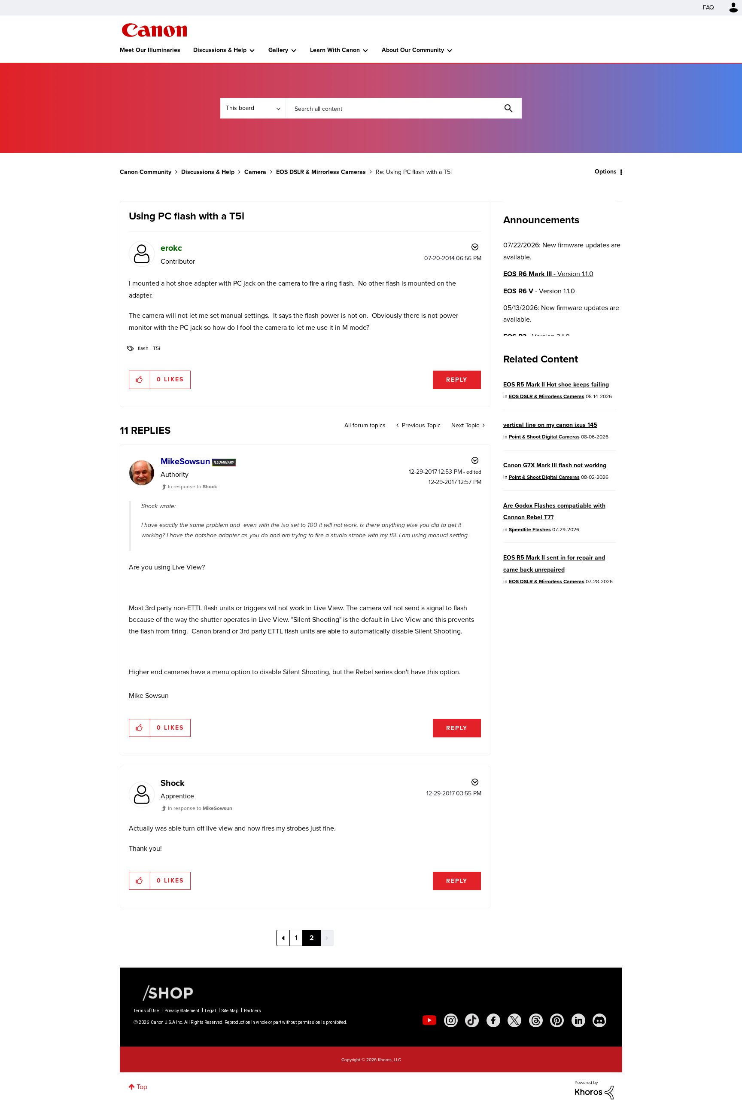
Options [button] (606, 171)
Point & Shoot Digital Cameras (544, 437)
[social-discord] (599, 1020)
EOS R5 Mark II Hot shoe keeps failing (556, 384)
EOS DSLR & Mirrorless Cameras (321, 172)
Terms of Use (146, 1010)
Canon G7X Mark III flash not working (554, 465)
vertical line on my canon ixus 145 (550, 424)
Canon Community (154, 30)
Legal (210, 1010)
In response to (192, 486)
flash (143, 348)
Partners (252, 1010)
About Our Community (413, 50)
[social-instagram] (451, 1020)
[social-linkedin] (578, 1020)
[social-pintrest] (557, 1020)
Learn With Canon (335, 50)
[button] (139, 379)
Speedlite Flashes (530, 529)
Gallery (278, 50)
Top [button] (142, 1087)
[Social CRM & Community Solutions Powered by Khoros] (594, 1090)
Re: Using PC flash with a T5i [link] (414, 172)
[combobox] (404, 108)
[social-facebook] (493, 1020)
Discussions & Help (219, 50)
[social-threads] (536, 1020)
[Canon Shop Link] (164, 992)
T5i (156, 348)
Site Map (230, 1010)
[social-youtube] (429, 1020)
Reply (457, 379)
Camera (255, 172)
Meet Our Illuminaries (150, 50)
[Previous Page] (283, 938)
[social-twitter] (514, 1020)
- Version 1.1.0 (548, 274)
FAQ (708, 7)
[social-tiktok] (472, 1020)
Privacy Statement (181, 1010)
